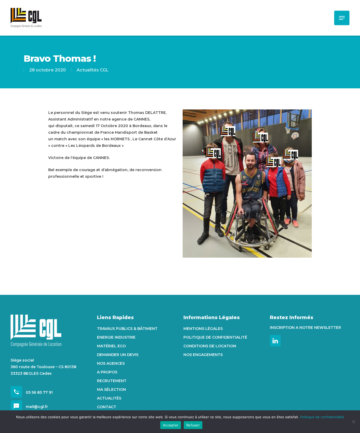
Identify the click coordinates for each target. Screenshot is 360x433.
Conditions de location (209, 346)
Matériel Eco (111, 346)
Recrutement (112, 380)
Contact (106, 407)
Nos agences (111, 363)
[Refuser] (353, 421)
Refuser (193, 425)
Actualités (109, 398)
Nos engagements (203, 354)
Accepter (170, 425)
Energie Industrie (116, 337)
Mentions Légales (203, 328)
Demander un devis (117, 354)
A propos (107, 372)
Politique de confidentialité (215, 337)
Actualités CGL (93, 70)
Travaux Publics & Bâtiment (127, 328)
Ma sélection (111, 389)
